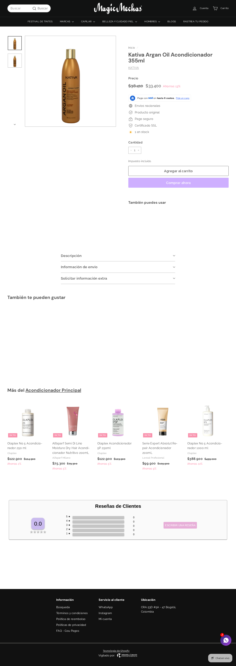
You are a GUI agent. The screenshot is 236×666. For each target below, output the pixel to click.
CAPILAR (86, 21)
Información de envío (79, 267)
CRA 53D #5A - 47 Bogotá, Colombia (158, 609)
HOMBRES (150, 21)
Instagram (105, 613)
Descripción (71, 256)
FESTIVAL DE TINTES (40, 21)
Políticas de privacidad (71, 625)
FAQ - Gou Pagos (67, 630)
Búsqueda (63, 607)
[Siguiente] (14, 123)
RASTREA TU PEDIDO (195, 21)
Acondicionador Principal (53, 390)
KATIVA (133, 68)
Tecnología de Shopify (116, 650)
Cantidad (135, 142)
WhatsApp (106, 607)
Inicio (131, 47)
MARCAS (65, 21)
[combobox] (29, 8)
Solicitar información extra (84, 278)
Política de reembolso (70, 619)
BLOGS (171, 21)
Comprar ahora (178, 183)
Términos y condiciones (72, 613)
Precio (133, 78)
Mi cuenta (105, 619)
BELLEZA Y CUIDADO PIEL (118, 21)
